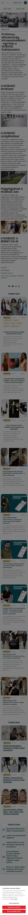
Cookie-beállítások (14, 903)
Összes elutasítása (14, 907)
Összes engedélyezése (14, 911)
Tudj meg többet (14, 899)
